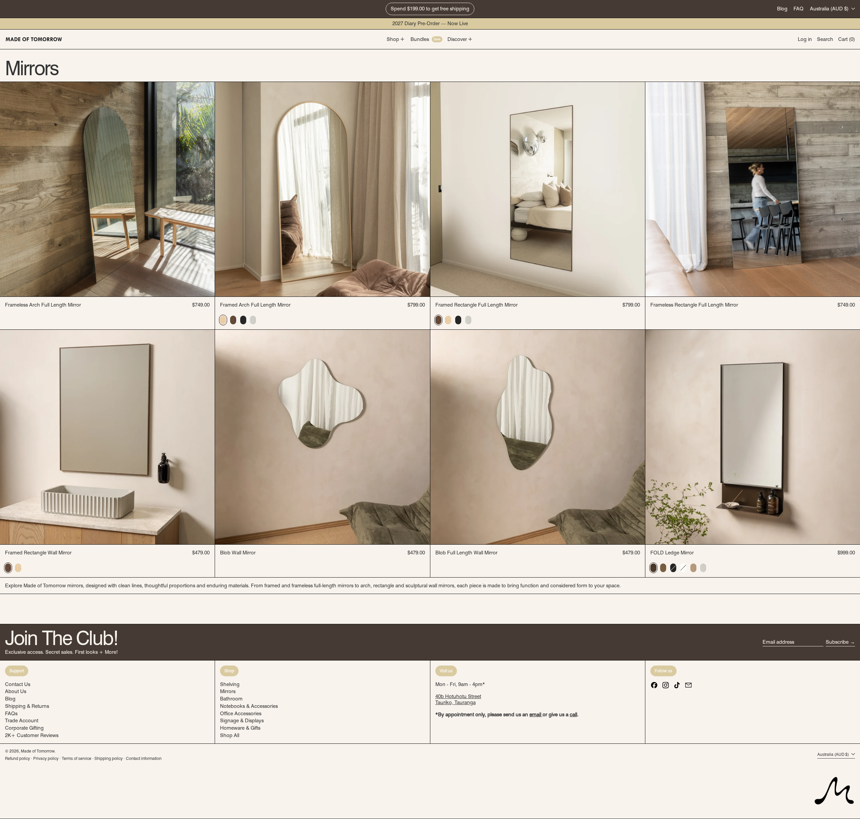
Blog (782, 9)
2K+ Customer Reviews (31, 735)
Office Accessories (240, 714)
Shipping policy (108, 758)
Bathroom (231, 699)
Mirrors (227, 691)
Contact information (144, 758)
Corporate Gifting (24, 728)
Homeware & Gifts (240, 728)
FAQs (11, 714)
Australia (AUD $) (830, 9)
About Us (15, 691)
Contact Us (17, 684)
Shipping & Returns (27, 706)
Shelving (230, 684)
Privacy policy (45, 758)
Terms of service (76, 758)
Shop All (229, 735)
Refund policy (17, 758)
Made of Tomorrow (37, 751)
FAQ (798, 9)
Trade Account (21, 721)
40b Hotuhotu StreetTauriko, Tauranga (458, 699)
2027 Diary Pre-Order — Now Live (430, 23)
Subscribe (837, 642)
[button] (825, 39)
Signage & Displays (242, 721)
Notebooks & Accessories (249, 706)
